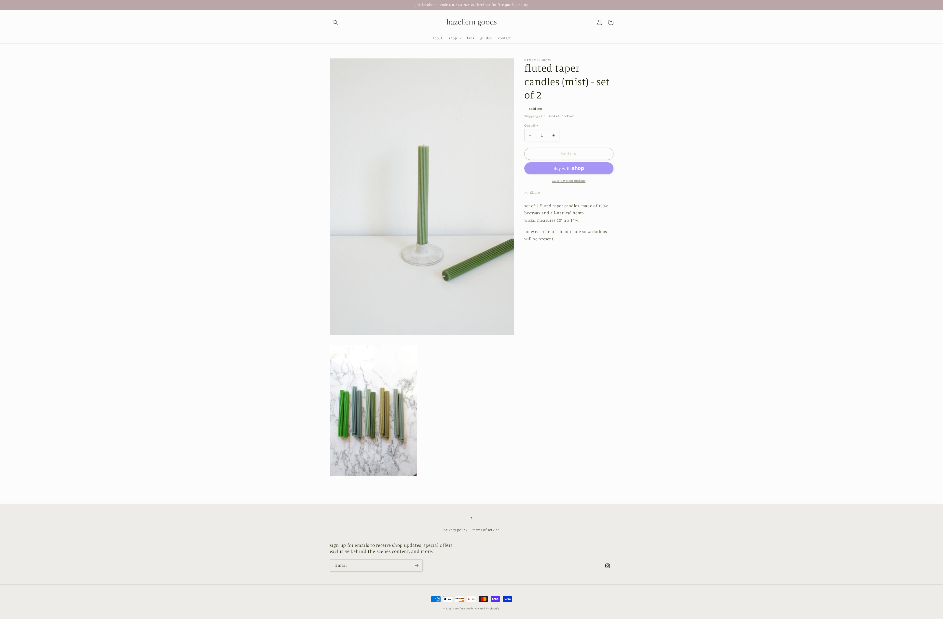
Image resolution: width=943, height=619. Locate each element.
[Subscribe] (416, 565)
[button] (335, 22)
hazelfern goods (463, 608)
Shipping (531, 116)
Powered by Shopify (486, 608)
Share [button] (535, 193)
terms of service (485, 530)
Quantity (531, 125)
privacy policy (455, 530)
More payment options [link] (569, 180)
